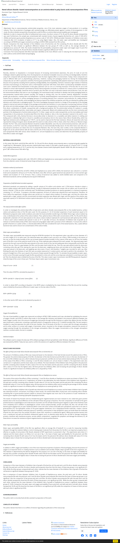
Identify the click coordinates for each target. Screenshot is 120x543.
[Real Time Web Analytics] (63, 534)
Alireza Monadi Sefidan (9, 17)
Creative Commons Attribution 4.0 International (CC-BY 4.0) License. (64, 528)
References (8, 513)
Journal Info (12, 4)
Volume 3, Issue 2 (110, 10)
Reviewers (59, 4)
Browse (22, 4)
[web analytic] (55, 534)
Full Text (8, 65)
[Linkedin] (91, 536)
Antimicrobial (7, 60)
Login (108, 4)
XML (95, 22)
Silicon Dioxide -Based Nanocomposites (59, 60)
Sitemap (5, 535)
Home (4, 4)
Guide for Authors (33, 4)
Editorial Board (7, 529)
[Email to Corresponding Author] (17, 16)
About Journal (7, 527)
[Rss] (95, 536)
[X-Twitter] (87, 536)
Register (114, 4)
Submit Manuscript (48, 4)
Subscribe (103, 531)
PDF (98, 25)
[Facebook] (82, 536)
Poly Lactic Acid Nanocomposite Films (33, 60)
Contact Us (68, 4)
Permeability (16, 60)
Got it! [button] (115, 541)
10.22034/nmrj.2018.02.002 (12, 22)
